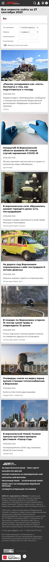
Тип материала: (8, 27)
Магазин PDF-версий (12, 471)
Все (4, 18)
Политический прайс (32, 481)
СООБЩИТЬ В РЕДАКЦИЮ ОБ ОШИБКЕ (19, 489)
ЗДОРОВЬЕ (8, 167)
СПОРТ (6, 109)
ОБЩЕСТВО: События (13, 395)
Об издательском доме (13, 468)
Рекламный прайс (11, 481)
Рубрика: (6, 32)
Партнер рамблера (21, 551)
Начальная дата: (9, 36)
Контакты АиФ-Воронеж (14, 477)
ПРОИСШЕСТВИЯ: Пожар (14, 226)
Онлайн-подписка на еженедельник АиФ (22, 474)
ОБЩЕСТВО (8, 453)
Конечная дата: (8, 41)
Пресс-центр (33, 468)
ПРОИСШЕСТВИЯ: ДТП (12, 281)
